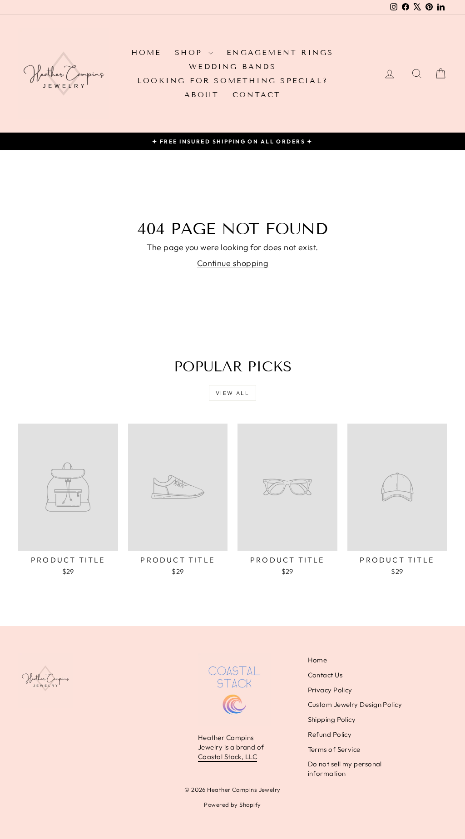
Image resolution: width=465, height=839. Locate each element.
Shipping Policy (332, 719)
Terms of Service (334, 749)
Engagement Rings (280, 52)
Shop (190, 52)
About (201, 94)
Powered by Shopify (232, 804)
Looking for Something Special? (232, 80)
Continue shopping (232, 263)
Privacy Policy (330, 690)
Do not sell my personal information (345, 769)
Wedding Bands (232, 66)
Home (146, 52)
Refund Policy (330, 734)
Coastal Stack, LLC (227, 756)
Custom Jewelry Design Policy (355, 704)
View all (232, 393)
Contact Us (325, 675)
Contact (256, 94)
